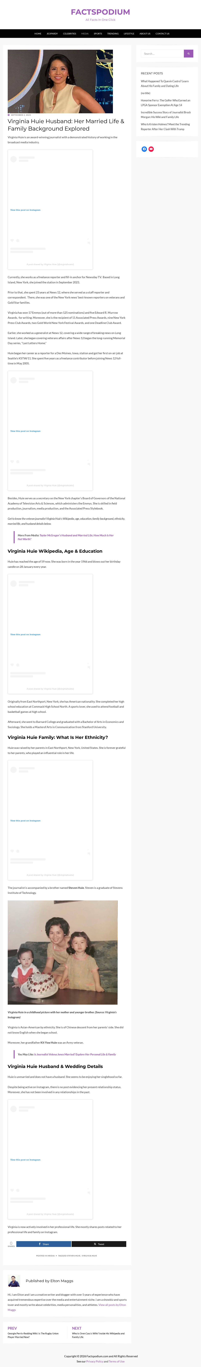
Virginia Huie (89, 1255)
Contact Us (162, 33)
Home (38, 33)
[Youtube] (151, 149)
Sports (98, 33)
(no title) (145, 93)
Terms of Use (117, 1361)
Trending (113, 33)
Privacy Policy (94, 1361)
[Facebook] (144, 149)
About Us (145, 33)
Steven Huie (74, 1255)
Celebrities (69, 33)
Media (85, 33)
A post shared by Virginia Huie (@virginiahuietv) (50, 264)
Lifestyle (129, 33)
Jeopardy (52, 33)
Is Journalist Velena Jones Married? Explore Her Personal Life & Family (75, 1054)
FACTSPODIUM (100, 12)
